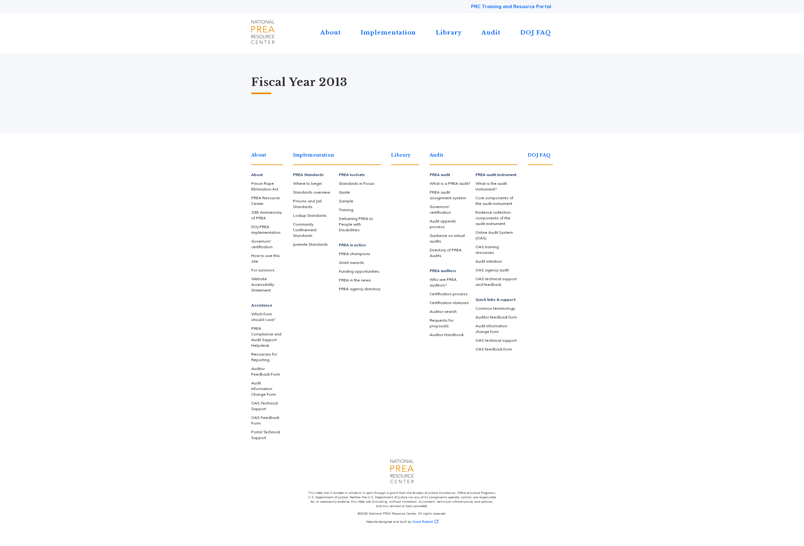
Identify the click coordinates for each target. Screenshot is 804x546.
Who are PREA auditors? (443, 282)
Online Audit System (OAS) (494, 235)
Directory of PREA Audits (446, 253)
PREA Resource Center (265, 200)
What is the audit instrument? (491, 186)
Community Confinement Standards (305, 230)
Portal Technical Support (265, 435)
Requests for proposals (442, 323)
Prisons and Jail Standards (307, 204)
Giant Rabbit (422, 522)
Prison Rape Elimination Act (264, 186)
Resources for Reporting (264, 357)
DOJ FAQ (535, 32)
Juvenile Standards (310, 244)
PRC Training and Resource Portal (511, 6)
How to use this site (265, 258)
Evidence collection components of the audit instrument (493, 218)
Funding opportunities (359, 271)
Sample (346, 201)
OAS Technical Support (264, 406)
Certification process (449, 294)
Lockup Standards (310, 215)
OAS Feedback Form (265, 420)
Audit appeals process (443, 224)
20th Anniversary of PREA (266, 215)
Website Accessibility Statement (262, 284)
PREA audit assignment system (448, 195)
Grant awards (351, 262)
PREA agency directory (359, 288)
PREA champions (354, 253)
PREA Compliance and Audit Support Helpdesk (266, 337)
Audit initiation (488, 261)
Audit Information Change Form (263, 389)
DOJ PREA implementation (265, 229)
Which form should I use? (263, 317)
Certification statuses (449, 302)
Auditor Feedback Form (265, 371)
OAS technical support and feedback (496, 281)
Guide (344, 192)
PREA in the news (355, 280)
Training (346, 209)
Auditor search (443, 311)
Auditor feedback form (496, 317)
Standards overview (311, 192)
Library (449, 32)
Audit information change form (491, 329)
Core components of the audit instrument (494, 200)
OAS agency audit (492, 270)
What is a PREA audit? (450, 183)
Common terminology (495, 308)
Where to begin (307, 183)
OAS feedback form (493, 349)
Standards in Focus (356, 183)
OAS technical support (496, 340)
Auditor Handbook (447, 334)
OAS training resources (487, 249)
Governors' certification (262, 244)
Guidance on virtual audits (447, 238)
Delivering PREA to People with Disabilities (356, 224)
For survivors (262, 270)
